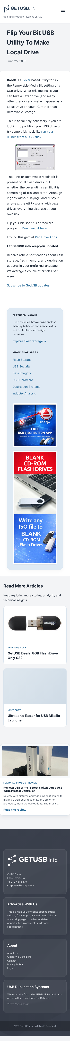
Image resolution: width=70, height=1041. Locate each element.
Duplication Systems (26, 386)
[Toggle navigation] (63, 12)
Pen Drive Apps (46, 237)
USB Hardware (23, 380)
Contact (11, 960)
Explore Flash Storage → (29, 341)
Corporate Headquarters (20, 885)
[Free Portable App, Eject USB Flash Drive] (35, 425)
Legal (10, 968)
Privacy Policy (15, 964)
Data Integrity (22, 373)
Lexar (26, 80)
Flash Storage (22, 359)
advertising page (16, 919)
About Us (12, 953)
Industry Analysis (24, 393)
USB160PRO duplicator (49, 994)
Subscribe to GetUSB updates (28, 285)
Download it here (34, 228)
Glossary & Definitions (19, 956)
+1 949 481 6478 (17, 881)
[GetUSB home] (35, 860)
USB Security (21, 366)
